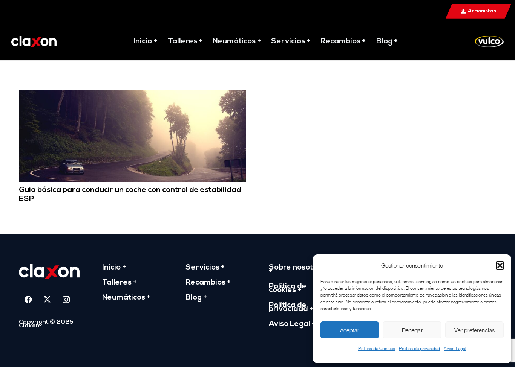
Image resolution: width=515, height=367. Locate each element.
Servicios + (205, 267)
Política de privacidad (419, 348)
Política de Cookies (376, 348)
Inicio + (114, 267)
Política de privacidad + (291, 307)
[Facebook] (28, 299)
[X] (47, 299)
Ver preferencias (474, 330)
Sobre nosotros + (297, 269)
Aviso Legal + (292, 324)
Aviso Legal (455, 348)
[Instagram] (66, 299)
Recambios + (208, 282)
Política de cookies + (288, 288)
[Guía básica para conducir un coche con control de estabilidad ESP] (132, 95)
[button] (500, 265)
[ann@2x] (34, 41)
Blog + (196, 298)
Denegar (412, 330)
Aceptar (349, 330)
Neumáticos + (126, 298)
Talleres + (119, 282)
